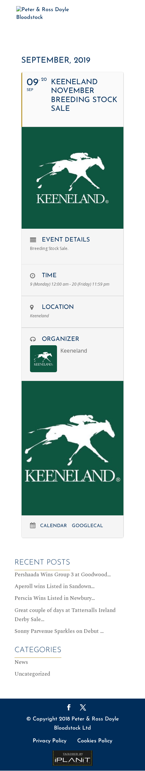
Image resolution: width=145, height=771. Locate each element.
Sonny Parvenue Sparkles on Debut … (59, 631)
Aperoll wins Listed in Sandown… (54, 586)
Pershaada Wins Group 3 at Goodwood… (62, 575)
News (21, 662)
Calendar (53, 525)
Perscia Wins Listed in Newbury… (54, 598)
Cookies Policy (94, 741)
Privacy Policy (49, 741)
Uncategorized (32, 674)
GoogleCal (87, 525)
